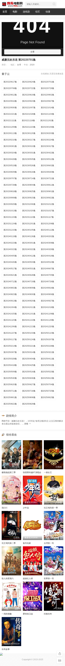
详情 (26, 424)
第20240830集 (29, 294)
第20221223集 (29, 127)
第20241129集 (47, 320)
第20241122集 (28, 320)
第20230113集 (10, 133)
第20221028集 (29, 114)
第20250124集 (29, 339)
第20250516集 (29, 372)
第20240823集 (10, 294)
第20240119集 (10, 236)
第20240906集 (47, 294)
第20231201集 (29, 223)
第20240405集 (10, 256)
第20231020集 (29, 210)
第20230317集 (47, 146)
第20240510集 (47, 262)
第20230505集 (29, 159)
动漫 (48, 11)
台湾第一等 (49, 543)
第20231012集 (47, 204)
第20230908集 (10, 198)
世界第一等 (49, 578)
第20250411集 (47, 359)
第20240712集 (10, 281)
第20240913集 (10, 301)
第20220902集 (47, 95)
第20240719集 (29, 281)
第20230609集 (10, 172)
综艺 (37, 11)
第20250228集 (47, 346)
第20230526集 (29, 165)
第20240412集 (29, 256)
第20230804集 (29, 185)
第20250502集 (47, 365)
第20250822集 (10, 404)
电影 (15, 11)
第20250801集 (10, 397)
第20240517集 (10, 268)
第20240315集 (10, 249)
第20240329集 (47, 249)
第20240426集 (10, 262)
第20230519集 (10, 165)
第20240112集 (47, 230)
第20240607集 (47, 268)
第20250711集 (10, 391)
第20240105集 (29, 230)
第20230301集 (10, 146)
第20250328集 (10, 359)
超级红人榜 (28, 578)
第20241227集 (10, 333)
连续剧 (26, 11)
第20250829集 (29, 404)
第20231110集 (28, 217)
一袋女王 (48, 472)
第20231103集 (10, 217)
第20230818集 (10, 191)
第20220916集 (10, 101)
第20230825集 (29, 191)
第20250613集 (47, 378)
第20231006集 (29, 204)
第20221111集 (10, 120)
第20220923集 (29, 101)
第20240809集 (29, 288)
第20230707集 (10, 178)
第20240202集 (47, 236)
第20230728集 (10, 185)
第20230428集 (10, 159)
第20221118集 (28, 120)
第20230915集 (29, 198)
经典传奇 (48, 614)
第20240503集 (29, 262)
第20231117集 (47, 217)
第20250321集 (47, 352)
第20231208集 (47, 223)
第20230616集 (29, 172)
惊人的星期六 (8, 578)
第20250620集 (10, 384)
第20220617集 (10, 82)
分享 (32, 52)
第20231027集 (47, 210)
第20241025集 (10, 314)
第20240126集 (29, 236)
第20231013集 (10, 210)
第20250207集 (47, 339)
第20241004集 (10, 307)
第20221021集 (10, 114)
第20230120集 (29, 133)
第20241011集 (29, 307)
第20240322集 (29, 249)
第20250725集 (47, 391)
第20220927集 (47, 101)
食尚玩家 (27, 543)
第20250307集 (10, 352)
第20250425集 (29, 365)
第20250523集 (47, 372)
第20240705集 (47, 275)
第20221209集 (10, 127)
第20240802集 (10, 288)
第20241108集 (47, 314)
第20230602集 (47, 165)
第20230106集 (47, 127)
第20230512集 (47, 159)
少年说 (26, 508)
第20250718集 (29, 391)
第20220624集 (29, 82)
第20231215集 (10, 230)
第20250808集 (29, 397)
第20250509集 (10, 372)
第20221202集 (47, 120)
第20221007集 (29, 107)
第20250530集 (10, 378)
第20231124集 (10, 223)
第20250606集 (29, 378)
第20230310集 (29, 146)
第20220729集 (47, 88)
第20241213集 (29, 326)
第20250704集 (47, 384)
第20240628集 (29, 275)
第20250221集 (29, 346)
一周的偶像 (7, 614)
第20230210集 (10, 140)
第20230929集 (10, 204)
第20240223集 (10, 243)
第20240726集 (47, 281)
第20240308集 (47, 243)
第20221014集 (47, 107)
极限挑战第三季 (9, 472)
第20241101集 (29, 314)
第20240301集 (29, 243)
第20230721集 (47, 178)
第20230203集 (47, 133)
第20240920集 (29, 301)
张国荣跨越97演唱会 (32, 472)
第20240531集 (29, 268)
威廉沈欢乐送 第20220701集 (19, 59)
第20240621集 (10, 275)
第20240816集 (47, 288)
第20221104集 (47, 114)
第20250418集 (10, 365)
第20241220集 (47, 326)
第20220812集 (10, 95)
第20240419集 (47, 256)
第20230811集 (47, 185)
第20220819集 (29, 95)
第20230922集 (47, 198)
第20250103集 (29, 333)
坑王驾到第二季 (9, 543)
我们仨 (5, 508)
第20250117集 (10, 339)
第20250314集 (29, 352)
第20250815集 (47, 397)
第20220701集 (47, 82)
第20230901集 (47, 191)
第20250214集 (10, 346)
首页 (4, 11)
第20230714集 (29, 178)
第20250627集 (29, 384)
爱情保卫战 (28, 614)
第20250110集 (47, 333)
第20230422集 (47, 153)
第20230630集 (47, 172)
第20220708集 (10, 88)
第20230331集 (29, 153)
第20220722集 (29, 88)
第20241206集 (10, 326)
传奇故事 (6, 649)
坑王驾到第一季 (51, 508)
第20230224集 (47, 140)
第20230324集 (10, 153)
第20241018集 (47, 307)
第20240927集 (47, 301)
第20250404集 (29, 359)
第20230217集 (29, 140)
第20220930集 (10, 107)
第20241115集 (10, 320)
